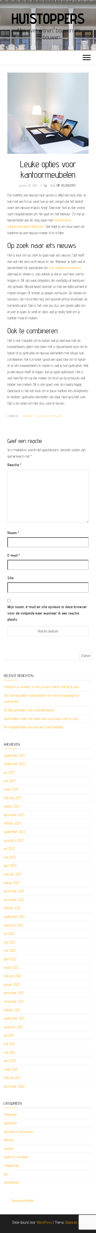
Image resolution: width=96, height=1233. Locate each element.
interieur (9, 1140)
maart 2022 (11, 967)
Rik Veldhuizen (66, 185)
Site (10, 578)
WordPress (44, 1222)
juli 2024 (9, 772)
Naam (13, 532)
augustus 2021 (13, 1027)
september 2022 (14, 916)
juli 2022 (9, 933)
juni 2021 (9, 1043)
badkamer (10, 1123)
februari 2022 (12, 976)
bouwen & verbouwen (49, 416)
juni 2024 (10, 781)
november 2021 (14, 1001)
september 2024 (14, 763)
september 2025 (14, 755)
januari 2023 (12, 882)
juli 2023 (9, 848)
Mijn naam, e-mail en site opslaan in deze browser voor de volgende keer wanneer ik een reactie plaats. (47, 613)
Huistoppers (48, 18)
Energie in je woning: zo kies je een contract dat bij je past (41, 686)
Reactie (14, 464)
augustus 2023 (14, 840)
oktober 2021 (12, 1010)
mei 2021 (9, 1052)
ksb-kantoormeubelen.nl (65, 267)
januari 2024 (12, 806)
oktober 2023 (12, 823)
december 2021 (14, 992)
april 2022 (10, 959)
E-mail (13, 555)
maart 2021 (11, 1069)
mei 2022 (10, 950)
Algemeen (27, 416)
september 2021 (14, 1018)
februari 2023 (12, 874)
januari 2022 (11, 984)
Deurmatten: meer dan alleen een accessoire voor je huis (41, 718)
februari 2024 (12, 798)
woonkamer (11, 1182)
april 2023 (10, 865)
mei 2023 (10, 857)
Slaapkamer (11, 1165)
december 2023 (14, 814)
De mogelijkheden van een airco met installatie (33, 727)
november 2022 (14, 899)
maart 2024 (11, 789)
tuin (6, 1174)
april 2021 (10, 1060)
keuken (8, 1148)
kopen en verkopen (16, 1157)
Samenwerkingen (22, 1200)
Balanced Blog (74, 1222)
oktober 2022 (12, 908)
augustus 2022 (13, 925)
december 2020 (14, 1086)
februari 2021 (12, 1077)
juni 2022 (9, 942)
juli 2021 (9, 1035)
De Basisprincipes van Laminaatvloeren (29, 710)
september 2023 (14, 831)
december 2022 (14, 891)
